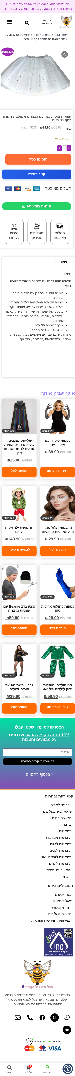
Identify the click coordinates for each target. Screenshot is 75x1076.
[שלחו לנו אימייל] (17, 1017)
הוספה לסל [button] (19, 470)
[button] (27, 23)
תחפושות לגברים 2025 (56, 857)
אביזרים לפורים (42, 35)
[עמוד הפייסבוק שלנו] (42, 1017)
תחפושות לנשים (61, 850)
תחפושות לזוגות (61, 844)
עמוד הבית (60, 35)
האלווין (67, 877)
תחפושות (65, 831)
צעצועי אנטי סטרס (59, 870)
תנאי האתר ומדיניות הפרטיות (51, 920)
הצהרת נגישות (62, 907)
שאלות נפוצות (62, 901)
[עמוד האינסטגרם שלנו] (54, 1017)
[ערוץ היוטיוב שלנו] (67, 1030)
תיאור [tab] (64, 262)
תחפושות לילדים (60, 863)
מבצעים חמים (62, 818)
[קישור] (67, 1017)
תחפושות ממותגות (59, 837)
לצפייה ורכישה (58, 470)
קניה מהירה (36, 174)
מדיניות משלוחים (60, 914)
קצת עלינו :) (63, 894)
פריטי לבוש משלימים (57, 811)
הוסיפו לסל (38, 159)
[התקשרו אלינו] (30, 1017)
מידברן (67, 824)
